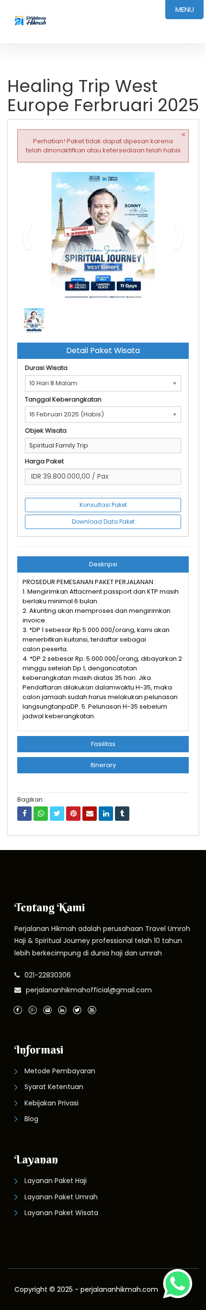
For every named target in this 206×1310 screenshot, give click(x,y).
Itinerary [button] (103, 765)
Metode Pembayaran (59, 1071)
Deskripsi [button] (103, 564)
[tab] (103, 564)
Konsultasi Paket (103, 505)
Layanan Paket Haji (55, 1180)
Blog (31, 1119)
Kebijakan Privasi (51, 1103)
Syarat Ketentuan (53, 1087)
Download (162, 183)
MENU (184, 9)
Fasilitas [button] (103, 743)
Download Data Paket (103, 521)
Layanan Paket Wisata (61, 1213)
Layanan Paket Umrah (61, 1197)
